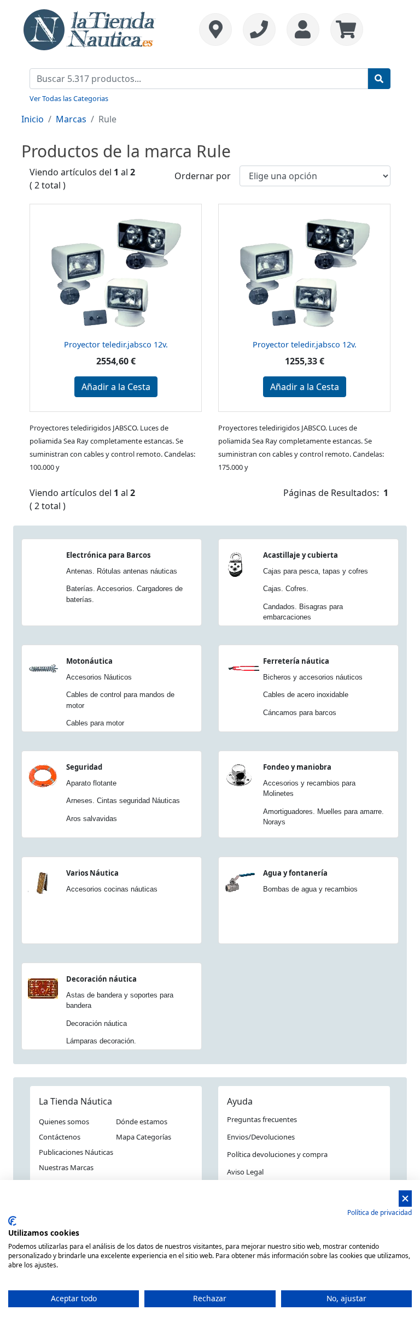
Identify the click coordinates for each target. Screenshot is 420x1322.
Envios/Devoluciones (261, 1137)
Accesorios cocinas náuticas (112, 889)
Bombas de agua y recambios (310, 889)
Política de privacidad (379, 1212)
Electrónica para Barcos (108, 555)
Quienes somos (64, 1121)
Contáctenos (59, 1137)
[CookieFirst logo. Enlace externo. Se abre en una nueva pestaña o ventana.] (12, 1221)
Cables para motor (95, 723)
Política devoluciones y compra (277, 1154)
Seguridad (84, 767)
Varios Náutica (92, 873)
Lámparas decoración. (101, 1041)
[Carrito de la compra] (344, 29)
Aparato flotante (91, 783)
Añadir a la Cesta (115, 387)
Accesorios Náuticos (99, 677)
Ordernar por (202, 176)
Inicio (32, 119)
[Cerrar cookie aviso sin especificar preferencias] (405, 1198)
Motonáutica (89, 661)
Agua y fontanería (295, 873)
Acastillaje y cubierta (300, 555)
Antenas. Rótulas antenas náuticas (121, 571)
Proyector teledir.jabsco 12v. (116, 344)
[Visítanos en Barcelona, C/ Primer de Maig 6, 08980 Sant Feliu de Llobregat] (215, 29)
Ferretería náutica (296, 661)
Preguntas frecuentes (262, 1119)
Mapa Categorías (143, 1137)
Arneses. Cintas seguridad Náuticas (123, 800)
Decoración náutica (101, 979)
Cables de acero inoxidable (305, 694)
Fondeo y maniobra (297, 767)
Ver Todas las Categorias (69, 98)
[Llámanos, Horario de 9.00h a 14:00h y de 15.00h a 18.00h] (259, 29)
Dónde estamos (141, 1121)
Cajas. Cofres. (285, 589)
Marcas (71, 119)
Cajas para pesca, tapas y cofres (315, 571)
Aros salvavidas (91, 819)
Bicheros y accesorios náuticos (313, 677)
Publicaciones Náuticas (76, 1152)
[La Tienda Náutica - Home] (89, 28)
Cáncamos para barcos (299, 713)
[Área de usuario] (303, 29)
